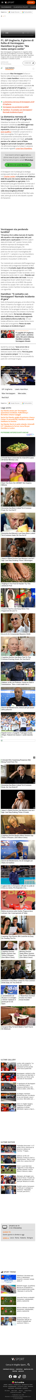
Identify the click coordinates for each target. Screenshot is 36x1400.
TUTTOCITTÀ (20, 1386)
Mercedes (22, 393)
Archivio (21, 1371)
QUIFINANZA (11, 1388)
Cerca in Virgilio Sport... (16, 1364)
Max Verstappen (8, 393)
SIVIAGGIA (30, 1386)
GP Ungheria (7, 389)
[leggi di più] (33, 69)
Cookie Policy (28, 1390)
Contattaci (19, 1369)
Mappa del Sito (28, 1369)
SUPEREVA (25, 1388)
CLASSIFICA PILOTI (21, 7)
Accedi (31, 2)
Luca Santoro (9, 68)
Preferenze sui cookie (15, 1392)
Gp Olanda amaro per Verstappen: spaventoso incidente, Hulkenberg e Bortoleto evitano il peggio (14, 413)
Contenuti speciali (8, 1369)
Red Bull (5, 397)
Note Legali (14, 1390)
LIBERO (5, 1384)
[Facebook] (10, 1378)
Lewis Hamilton (21, 389)
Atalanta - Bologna (26, 1238)
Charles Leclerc (9, 176)
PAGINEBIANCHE (12, 1386)
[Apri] (2, 2)
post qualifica (6, 132)
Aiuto (24, 1392)
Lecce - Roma (14, 1238)
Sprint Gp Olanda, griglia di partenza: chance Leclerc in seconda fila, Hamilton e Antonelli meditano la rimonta (17, 419)
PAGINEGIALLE (17, 1384)
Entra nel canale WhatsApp (19, 165)
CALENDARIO (6, 7)
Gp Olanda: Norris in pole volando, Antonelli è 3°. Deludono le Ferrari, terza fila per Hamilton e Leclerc (17, 426)
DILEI (25, 1386)
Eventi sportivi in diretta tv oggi (13, 1235)
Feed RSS (14, 1371)
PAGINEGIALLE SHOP (27, 1384)
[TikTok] (19, 1378)
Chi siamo (7, 1390)
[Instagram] (24, 1378)
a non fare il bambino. (24, 148)
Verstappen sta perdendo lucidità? (16, 107)
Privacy (21, 1390)
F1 (5, 16)
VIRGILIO (10, 1384)
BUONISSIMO (18, 1388)
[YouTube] (15, 1378)
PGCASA (5, 1386)
